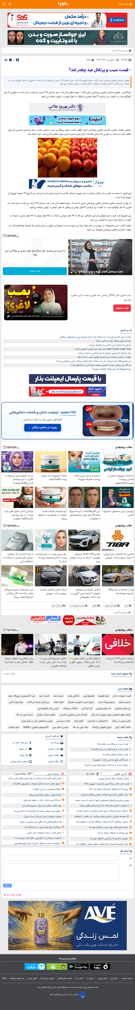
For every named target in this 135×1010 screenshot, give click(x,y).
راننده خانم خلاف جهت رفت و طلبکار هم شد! (108, 827)
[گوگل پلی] (78, 967)
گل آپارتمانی (86, 708)
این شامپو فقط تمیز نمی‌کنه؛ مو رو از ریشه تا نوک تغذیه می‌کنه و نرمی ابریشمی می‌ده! (93, 361)
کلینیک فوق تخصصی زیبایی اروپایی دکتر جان (111, 715)
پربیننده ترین (53, 773)
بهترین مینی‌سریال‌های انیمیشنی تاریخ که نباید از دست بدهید (102, 800)
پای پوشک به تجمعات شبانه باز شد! (112, 833)
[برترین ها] (63, 4)
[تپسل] (4, 235)
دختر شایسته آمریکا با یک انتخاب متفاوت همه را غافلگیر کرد (102, 844)
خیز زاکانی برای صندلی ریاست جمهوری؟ (110, 760)
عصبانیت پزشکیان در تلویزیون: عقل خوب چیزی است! (37, 838)
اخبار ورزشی (102, 978)
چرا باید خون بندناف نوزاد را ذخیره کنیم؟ (113, 341)
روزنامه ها (55, 743)
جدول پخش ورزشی (19, 761)
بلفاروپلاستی (88, 696)
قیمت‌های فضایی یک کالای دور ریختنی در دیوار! (40, 822)
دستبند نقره (58, 696)
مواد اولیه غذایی (16, 702)
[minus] (10, 59)
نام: (130, 858)
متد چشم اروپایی (103, 708)
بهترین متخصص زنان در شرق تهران (37, 721)
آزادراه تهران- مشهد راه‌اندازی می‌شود (45, 795)
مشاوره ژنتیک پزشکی (46, 715)
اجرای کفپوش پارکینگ (101, 727)
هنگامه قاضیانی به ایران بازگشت (46, 789)
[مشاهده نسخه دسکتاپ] (3, 4)
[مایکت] (35, 967)
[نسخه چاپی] (6, 59)
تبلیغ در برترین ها (47, 978)
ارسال (7, 885)
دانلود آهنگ (58, 702)
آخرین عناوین (121, 774)
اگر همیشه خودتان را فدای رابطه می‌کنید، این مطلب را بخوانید (101, 816)
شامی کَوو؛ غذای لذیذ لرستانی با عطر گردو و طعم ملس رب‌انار (34, 778)
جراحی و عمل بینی (60, 727)
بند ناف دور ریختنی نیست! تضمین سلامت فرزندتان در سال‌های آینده (101, 365)
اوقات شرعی (53, 761)
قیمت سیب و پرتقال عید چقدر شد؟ (112, 744)
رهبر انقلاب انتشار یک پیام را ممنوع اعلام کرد (41, 806)
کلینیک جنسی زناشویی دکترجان (73, 715)
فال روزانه (24, 755)
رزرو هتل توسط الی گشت (38, 702)
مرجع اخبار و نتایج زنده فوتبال (81, 702)
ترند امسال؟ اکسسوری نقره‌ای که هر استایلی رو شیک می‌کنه (105, 353)
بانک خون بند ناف (80, 727)
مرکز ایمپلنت (13, 727)
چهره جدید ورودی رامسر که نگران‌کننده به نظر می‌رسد (37, 811)
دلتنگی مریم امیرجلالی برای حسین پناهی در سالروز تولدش (102, 811)
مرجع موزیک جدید (106, 702)
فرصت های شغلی (65, 978)
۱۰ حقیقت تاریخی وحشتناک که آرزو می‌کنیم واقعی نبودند (104, 805)
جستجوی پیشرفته (17, 978)
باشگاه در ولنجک (70, 708)
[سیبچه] (100, 967)
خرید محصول (122, 308)
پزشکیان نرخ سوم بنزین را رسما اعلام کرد (42, 827)
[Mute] (76, 272)
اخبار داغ (90, 774)
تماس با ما (79, 978)
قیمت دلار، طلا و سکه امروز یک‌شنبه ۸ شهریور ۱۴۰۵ (106, 784)
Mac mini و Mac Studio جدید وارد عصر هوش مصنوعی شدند (103, 349)
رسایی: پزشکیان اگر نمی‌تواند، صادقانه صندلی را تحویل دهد (102, 821)
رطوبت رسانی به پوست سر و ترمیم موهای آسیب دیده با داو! (104, 357)
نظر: (130, 865)
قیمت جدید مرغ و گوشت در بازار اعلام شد (109, 749)
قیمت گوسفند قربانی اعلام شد (115, 754)
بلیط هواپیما (103, 696)
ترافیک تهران (53, 755)
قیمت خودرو (53, 749)
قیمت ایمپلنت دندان (122, 696)
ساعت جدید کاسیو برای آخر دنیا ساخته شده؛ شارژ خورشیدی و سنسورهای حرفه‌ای (95, 337)
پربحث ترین (20, 773)
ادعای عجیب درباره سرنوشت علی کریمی (44, 833)
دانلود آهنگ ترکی (123, 727)
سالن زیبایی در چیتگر (121, 721)
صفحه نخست (127, 978)
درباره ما (90, 978)
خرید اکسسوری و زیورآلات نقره (21, 696)
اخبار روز (114, 978)
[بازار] (56, 967)
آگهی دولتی (32, 978)
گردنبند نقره (44, 696)
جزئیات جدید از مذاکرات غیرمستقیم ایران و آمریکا (106, 765)
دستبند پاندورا (125, 702)
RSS (4, 978)
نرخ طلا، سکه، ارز (20, 743)
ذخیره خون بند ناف (24, 715)
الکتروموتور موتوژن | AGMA (35, 727)
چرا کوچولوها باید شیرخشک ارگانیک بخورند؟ (111, 369)
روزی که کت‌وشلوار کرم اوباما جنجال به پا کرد (108, 789)
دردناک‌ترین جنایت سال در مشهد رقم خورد (41, 800)
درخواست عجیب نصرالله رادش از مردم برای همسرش (37, 843)
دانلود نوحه (78, 721)
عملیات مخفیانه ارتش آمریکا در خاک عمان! (42, 817)
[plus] (17, 59)
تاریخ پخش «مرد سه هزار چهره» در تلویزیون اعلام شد (36, 784)
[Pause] (71, 272)
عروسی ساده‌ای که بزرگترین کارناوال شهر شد (109, 838)
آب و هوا (23, 749)
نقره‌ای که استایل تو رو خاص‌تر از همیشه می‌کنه (110, 345)
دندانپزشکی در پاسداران (97, 721)
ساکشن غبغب (73, 696)
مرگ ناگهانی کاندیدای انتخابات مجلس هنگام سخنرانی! (104, 794)
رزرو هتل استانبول (123, 708)
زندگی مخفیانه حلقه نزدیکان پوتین (114, 778)
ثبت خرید (35, 271)
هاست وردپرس (63, 721)
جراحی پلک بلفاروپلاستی (48, 708)
